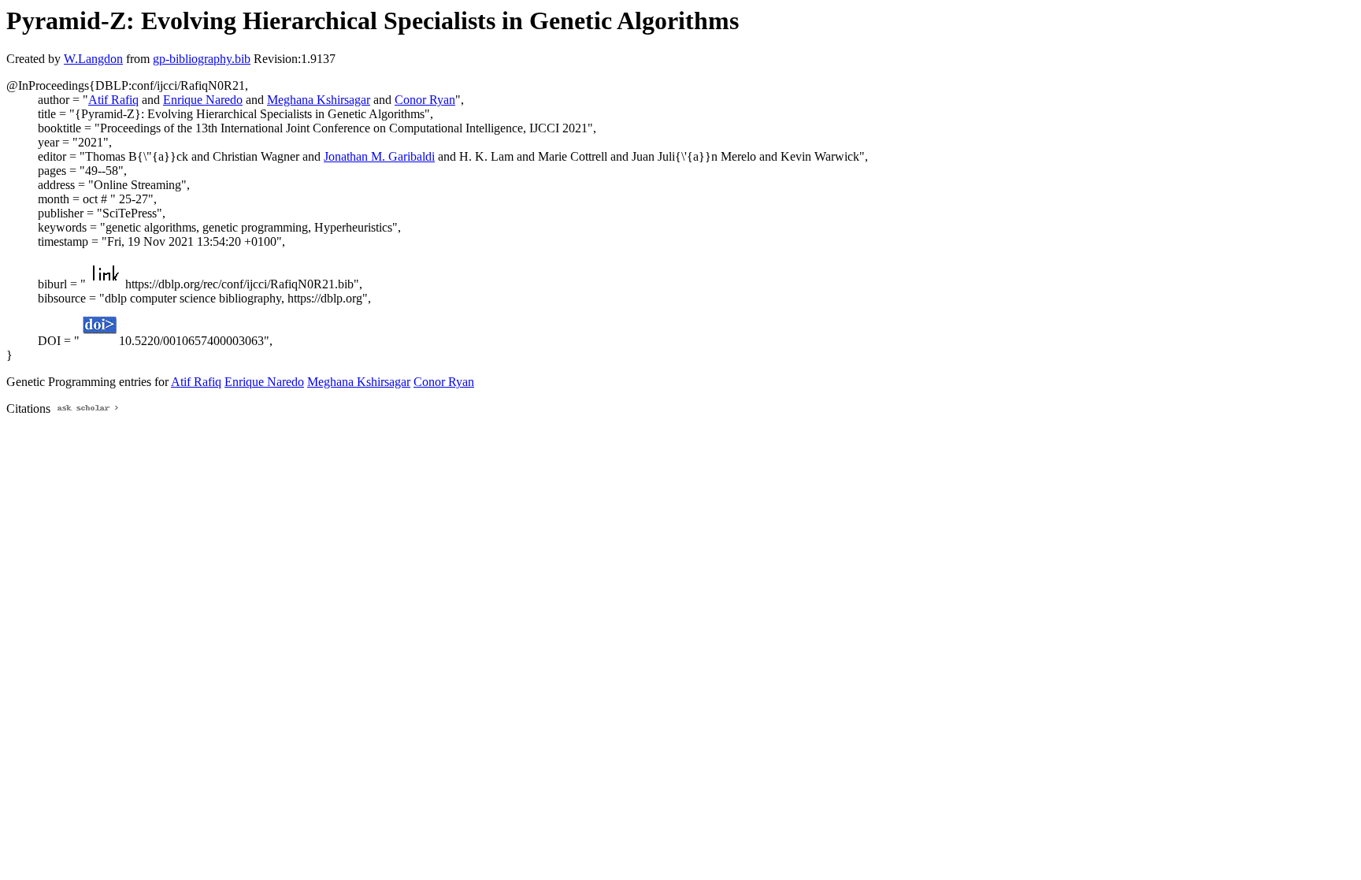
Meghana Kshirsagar (318, 99)
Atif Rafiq (113, 99)
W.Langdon (93, 58)
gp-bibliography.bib (201, 58)
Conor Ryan (425, 99)
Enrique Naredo (203, 99)
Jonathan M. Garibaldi (379, 156)
